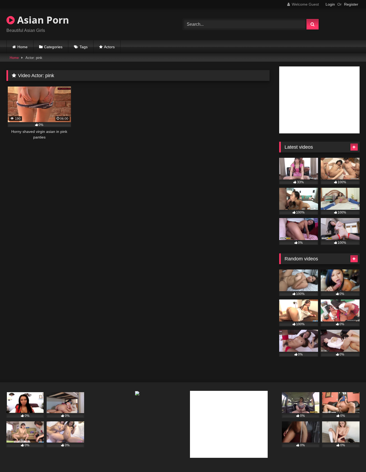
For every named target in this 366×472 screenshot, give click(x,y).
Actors (109, 47)
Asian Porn (42, 20)
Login (330, 4)
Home (22, 47)
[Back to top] (349, 456)
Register (351, 4)
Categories (53, 47)
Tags (84, 47)
